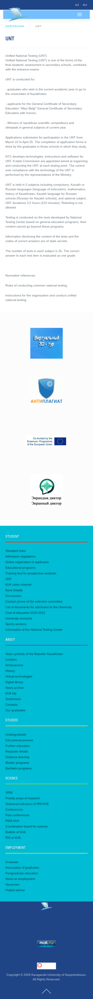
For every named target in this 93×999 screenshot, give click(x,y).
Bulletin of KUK (15, 832)
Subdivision (13, 699)
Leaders (11, 659)
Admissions (14, 26)
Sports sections (15, 624)
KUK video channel (18, 584)
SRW (8, 792)
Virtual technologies (18, 676)
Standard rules (15, 550)
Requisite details (16, 751)
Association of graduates (22, 867)
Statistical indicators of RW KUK (27, 803)
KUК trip (10, 693)
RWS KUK (12, 820)
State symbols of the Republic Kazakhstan (34, 654)
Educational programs (20, 567)
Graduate (11, 862)
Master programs (17, 762)
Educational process (19, 740)
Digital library (14, 682)
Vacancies (12, 884)
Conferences (14, 809)
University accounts (18, 618)
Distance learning (17, 757)
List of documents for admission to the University (38, 607)
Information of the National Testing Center (34, 629)
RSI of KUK (13, 837)
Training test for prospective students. (31, 573)
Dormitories (13, 595)
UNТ (8, 579)
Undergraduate (15, 734)
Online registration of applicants (27, 562)
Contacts (11, 704)
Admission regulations (20, 556)
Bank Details (13, 590)
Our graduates (15, 710)
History (10, 670)
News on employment (20, 878)
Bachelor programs (18, 768)
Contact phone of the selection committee (33, 601)
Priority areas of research (22, 798)
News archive (14, 687)
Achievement (14, 665)
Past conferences (17, 815)
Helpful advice (15, 890)
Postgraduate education (21, 873)
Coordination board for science (26, 826)
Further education (17, 745)
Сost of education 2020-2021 (25, 612)
